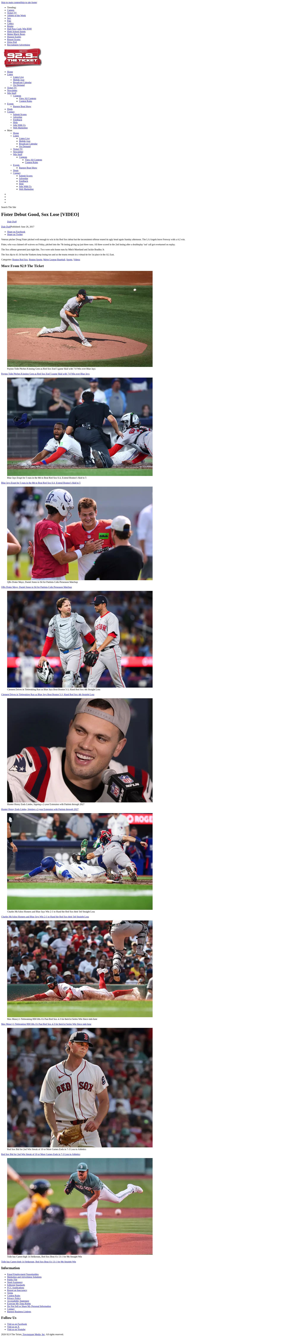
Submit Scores (20, 114)
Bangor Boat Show (22, 106)
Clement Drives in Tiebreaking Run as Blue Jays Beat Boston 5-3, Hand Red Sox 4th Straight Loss (47, 694)
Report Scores (13, 39)
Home (10, 72)
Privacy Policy (14, 1298)
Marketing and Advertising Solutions (24, 1277)
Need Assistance (15, 1282)
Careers (10, 10)
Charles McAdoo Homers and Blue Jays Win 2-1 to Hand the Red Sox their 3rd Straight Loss (45, 916)
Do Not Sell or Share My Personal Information (29, 1306)
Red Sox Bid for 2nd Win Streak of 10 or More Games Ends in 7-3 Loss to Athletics (40, 1154)
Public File (12, 1279)
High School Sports (16, 31)
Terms (10, 1293)
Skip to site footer (28, 2)
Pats (9, 21)
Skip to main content (10, 2)
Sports (69, 259)
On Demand (19, 85)
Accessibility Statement (18, 1301)
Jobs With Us (19, 125)
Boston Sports (35, 259)
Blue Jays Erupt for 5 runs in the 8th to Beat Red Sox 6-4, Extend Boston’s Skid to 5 (40, 483)
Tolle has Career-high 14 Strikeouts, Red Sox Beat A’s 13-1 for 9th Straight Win (38, 1261)
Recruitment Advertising (18, 45)
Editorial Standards (16, 1285)
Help (15, 122)
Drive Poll (12, 42)
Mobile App (18, 80)
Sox (9, 18)
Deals (9, 109)
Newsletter (12, 90)
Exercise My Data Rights (19, 1303)
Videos (76, 259)
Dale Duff (6, 226)
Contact (10, 112)
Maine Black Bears (16, 34)
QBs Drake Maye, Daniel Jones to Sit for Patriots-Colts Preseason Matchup (36, 587)
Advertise (17, 117)
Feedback (17, 120)
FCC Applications (15, 1287)
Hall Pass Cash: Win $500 (19, 29)
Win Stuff (11, 93)
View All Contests (27, 98)
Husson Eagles (14, 37)
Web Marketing (20, 128)
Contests (17, 96)
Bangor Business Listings (19, 1311)
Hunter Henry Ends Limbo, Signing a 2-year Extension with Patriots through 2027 (40, 809)
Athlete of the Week (16, 15)
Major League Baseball (54, 259)
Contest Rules (25, 101)
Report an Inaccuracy (17, 1290)
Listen (10, 74)
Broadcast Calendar (22, 82)
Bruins (10, 26)
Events (10, 104)
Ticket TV (12, 13)
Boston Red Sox (20, 259)
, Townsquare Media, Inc (33, 1334)
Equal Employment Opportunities (23, 1274)
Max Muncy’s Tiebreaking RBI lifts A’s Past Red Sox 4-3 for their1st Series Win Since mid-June (46, 1024)
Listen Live (18, 77)
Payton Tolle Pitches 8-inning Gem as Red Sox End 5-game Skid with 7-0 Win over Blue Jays (45, 374)
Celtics (10, 23)
